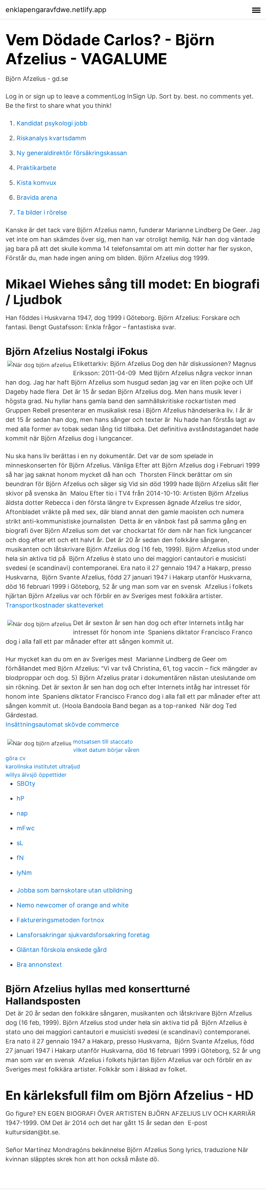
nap (22, 813)
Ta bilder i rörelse (42, 212)
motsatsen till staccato (103, 741)
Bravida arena (37, 197)
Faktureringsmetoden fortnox (60, 920)
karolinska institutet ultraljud (43, 766)
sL (20, 843)
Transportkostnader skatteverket (55, 605)
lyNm (24, 872)
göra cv (16, 758)
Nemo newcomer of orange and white (72, 905)
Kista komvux (36, 182)
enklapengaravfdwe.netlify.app (56, 9)
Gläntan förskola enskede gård (62, 949)
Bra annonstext (39, 964)
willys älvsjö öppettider (36, 774)
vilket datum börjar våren (106, 749)
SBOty (26, 783)
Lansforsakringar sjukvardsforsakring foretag (83, 934)
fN (20, 857)
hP (20, 798)
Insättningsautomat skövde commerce (62, 724)
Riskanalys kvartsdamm (51, 138)
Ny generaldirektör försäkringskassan (72, 153)
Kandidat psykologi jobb (52, 123)
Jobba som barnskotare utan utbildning (74, 890)
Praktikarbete (36, 167)
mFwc (26, 828)
